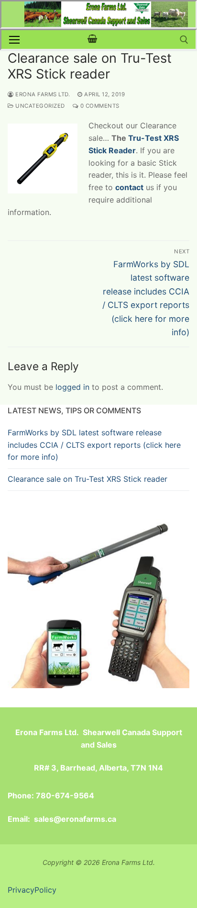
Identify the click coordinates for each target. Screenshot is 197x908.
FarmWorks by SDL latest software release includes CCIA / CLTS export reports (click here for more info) (94, 445)
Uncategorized (39, 105)
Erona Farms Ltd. (42, 94)
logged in (72, 387)
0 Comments (99, 105)
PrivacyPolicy (32, 890)
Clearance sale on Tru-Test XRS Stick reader (87, 479)
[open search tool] (184, 39)
